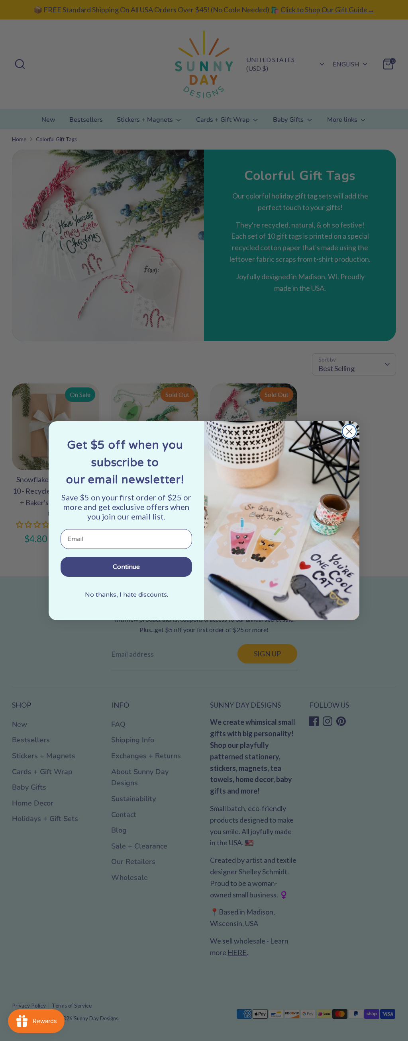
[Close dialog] (349, 431)
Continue (126, 567)
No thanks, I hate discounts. (126, 595)
